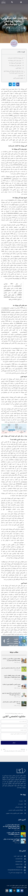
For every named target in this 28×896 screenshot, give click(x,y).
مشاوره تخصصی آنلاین (18, 78)
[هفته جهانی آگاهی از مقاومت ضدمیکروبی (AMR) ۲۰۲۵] (23, 835)
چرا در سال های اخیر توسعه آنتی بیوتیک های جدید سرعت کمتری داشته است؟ (13, 72)
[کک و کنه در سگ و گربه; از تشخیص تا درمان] (23, 669)
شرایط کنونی (18, 68)
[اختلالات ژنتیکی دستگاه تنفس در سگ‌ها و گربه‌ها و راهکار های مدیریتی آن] (23, 660)
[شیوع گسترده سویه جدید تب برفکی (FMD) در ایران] (23, 841)
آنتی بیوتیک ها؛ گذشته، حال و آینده (15, 58)
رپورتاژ (22, 28)
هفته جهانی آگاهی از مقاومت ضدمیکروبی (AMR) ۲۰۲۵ (13, 833)
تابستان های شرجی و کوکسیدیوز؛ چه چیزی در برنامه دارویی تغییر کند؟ (11, 694)
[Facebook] (21, 890)
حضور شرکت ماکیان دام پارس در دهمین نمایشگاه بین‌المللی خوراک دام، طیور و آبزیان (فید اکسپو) (11, 826)
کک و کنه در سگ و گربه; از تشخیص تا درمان (11, 668)
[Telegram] (10, 890)
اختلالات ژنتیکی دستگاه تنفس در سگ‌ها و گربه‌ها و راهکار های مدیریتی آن (11, 659)
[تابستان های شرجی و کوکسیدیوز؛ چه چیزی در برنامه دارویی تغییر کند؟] (23, 695)
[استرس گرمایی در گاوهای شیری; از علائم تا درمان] (23, 686)
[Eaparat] (6, 890)
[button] (21, 2)
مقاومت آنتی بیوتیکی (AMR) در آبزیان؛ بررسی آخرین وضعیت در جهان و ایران (12, 676)
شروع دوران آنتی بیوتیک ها (15, 63)
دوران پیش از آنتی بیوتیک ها (15, 60)
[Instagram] (14, 890)
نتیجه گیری (20, 75)
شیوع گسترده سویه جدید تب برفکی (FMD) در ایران (12, 840)
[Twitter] (18, 890)
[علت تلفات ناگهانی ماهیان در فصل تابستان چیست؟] (23, 704)
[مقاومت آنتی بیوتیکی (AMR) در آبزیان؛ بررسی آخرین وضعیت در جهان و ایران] (23, 677)
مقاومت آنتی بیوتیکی (15, 28)
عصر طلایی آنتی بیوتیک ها (15, 65)
